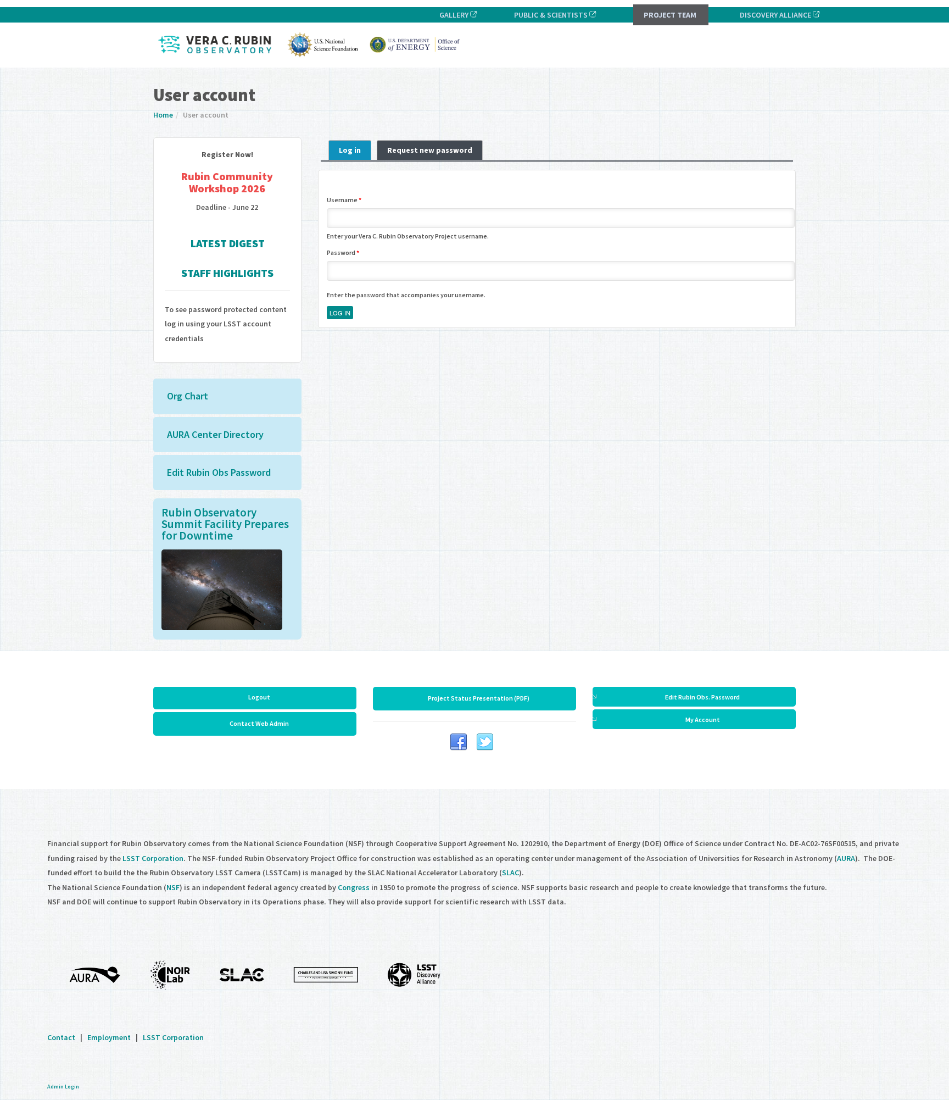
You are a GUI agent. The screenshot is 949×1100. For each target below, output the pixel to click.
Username (344, 200)
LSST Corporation (152, 858)
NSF (173, 887)
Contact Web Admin (259, 723)
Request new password (429, 150)
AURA (846, 858)
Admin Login (63, 1086)
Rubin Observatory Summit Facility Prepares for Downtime (225, 524)
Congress (354, 887)
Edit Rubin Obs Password (219, 472)
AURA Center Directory (215, 434)
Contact (61, 1037)
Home (163, 115)
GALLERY (452, 15)
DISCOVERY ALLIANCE (775, 15)
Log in (355, 150)
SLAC (510, 872)
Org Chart (187, 396)
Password (343, 252)
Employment (109, 1037)
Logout (259, 697)
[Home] (312, 59)
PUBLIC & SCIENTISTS (549, 15)
